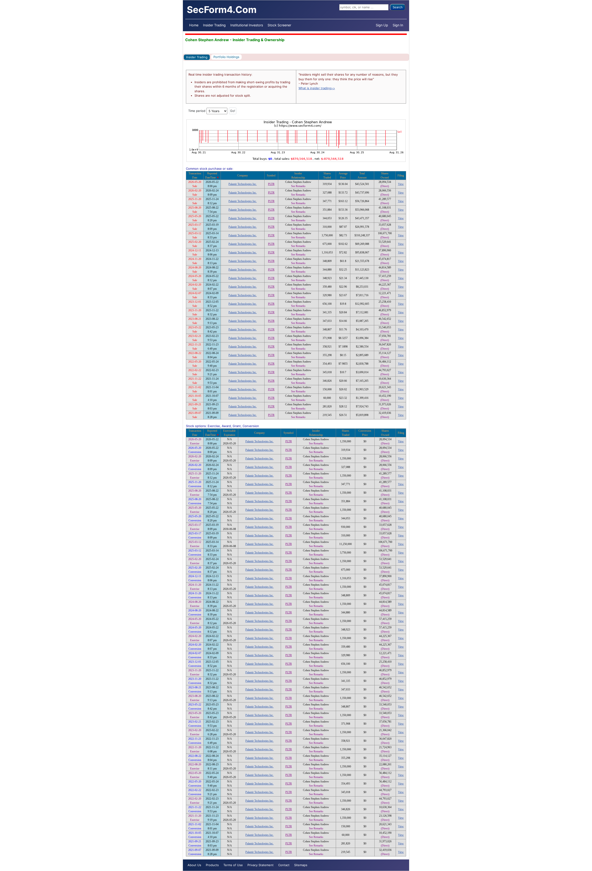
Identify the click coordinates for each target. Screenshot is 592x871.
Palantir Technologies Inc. (242, 184)
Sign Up (382, 25)
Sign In (398, 25)
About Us (194, 865)
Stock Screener (279, 25)
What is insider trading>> (317, 88)
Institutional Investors (246, 25)
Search (398, 7)
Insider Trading (214, 25)
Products (212, 865)
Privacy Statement (260, 865)
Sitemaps (300, 865)
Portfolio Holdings (226, 57)
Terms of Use (233, 865)
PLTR (271, 184)
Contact (284, 865)
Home (193, 25)
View (401, 184)
